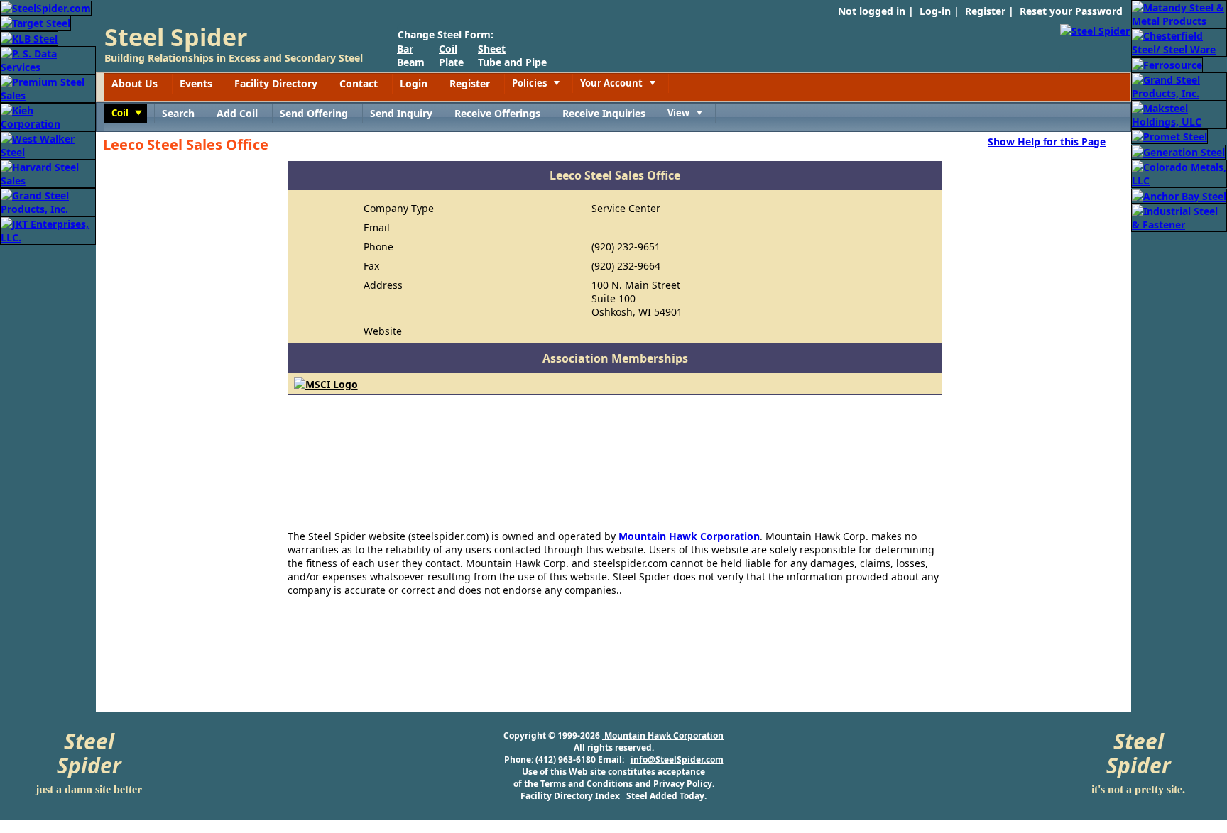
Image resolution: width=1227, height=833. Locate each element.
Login (413, 83)
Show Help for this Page (1047, 141)
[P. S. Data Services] (48, 59)
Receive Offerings (497, 113)
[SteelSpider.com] (46, 6)
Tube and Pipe (512, 62)
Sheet (492, 48)
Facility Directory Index (570, 796)
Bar (405, 48)
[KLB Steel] (29, 37)
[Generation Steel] (1178, 151)
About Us (134, 83)
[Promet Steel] (1169, 136)
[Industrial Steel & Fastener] (1179, 217)
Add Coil (237, 113)
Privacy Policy (682, 784)
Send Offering (314, 113)
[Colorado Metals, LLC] (1179, 173)
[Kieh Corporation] (48, 116)
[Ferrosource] (1167, 63)
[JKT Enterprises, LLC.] (48, 229)
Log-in (935, 11)
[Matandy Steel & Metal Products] (1179, 13)
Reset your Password (1071, 11)
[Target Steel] (35, 22)
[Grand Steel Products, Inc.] (48, 201)
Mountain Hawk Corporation (689, 536)
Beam (411, 62)
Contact (358, 83)
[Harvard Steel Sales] (48, 173)
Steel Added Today (665, 796)
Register (985, 11)
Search (178, 113)
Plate (451, 62)
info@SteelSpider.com (677, 760)
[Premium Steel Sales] (48, 87)
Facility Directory (275, 83)
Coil (448, 48)
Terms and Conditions (586, 784)
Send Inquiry (401, 113)
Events (196, 83)
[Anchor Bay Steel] (1179, 195)
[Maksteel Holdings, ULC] (1179, 114)
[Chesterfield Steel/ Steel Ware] (1179, 41)
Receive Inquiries (603, 113)
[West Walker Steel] (48, 144)
